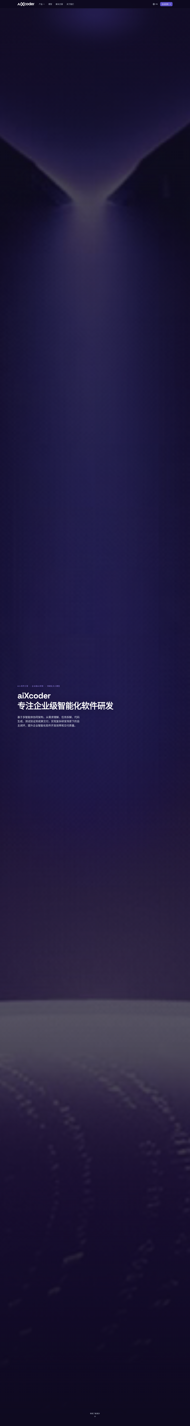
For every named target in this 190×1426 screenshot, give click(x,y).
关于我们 (70, 4)
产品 (41, 4)
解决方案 (59, 4)
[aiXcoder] (25, 4)
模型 (50, 4)
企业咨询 (165, 4)
